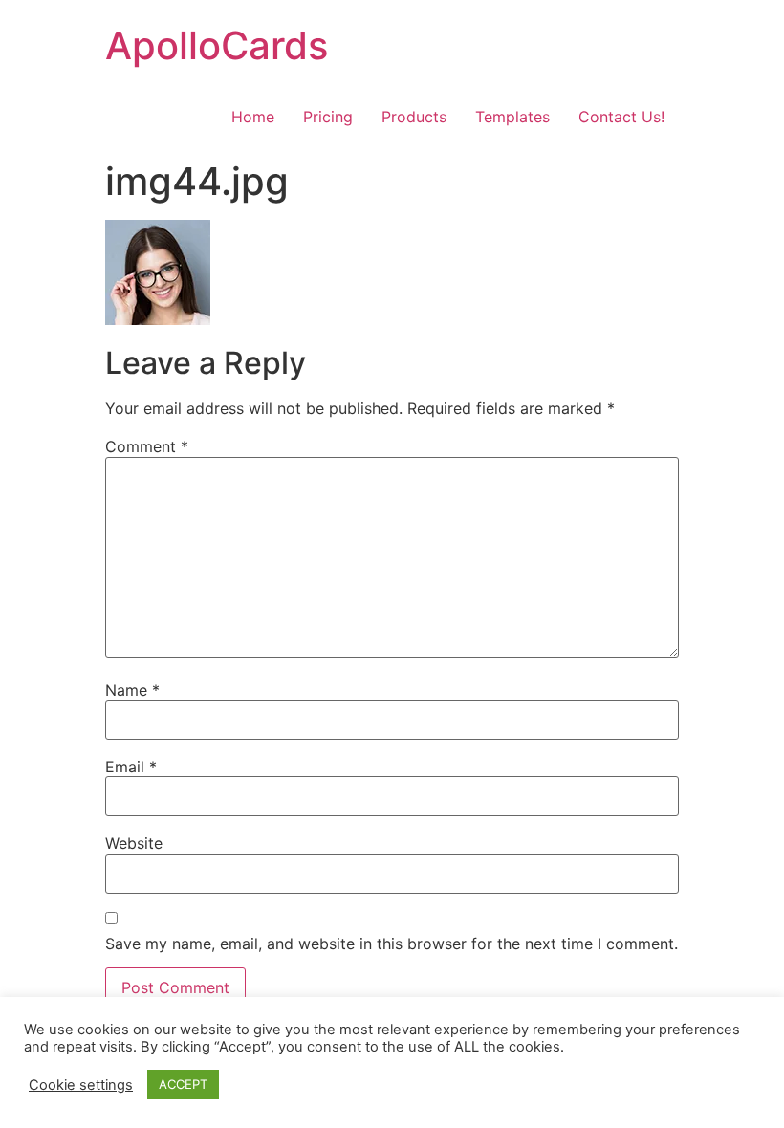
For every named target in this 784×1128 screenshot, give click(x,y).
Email (131, 766)
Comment (146, 446)
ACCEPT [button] (183, 1084)
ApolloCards (216, 45)
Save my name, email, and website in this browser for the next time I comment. (391, 943)
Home (252, 116)
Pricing (328, 116)
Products (413, 116)
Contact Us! (621, 116)
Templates (512, 116)
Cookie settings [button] (81, 1085)
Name (132, 690)
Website (134, 843)
